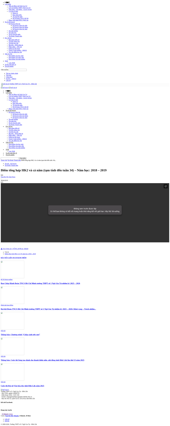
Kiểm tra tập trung (14, 48)
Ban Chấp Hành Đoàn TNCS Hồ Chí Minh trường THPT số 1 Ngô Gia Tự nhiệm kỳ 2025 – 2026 (40, 283)
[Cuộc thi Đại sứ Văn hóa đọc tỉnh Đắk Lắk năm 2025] (12, 380)
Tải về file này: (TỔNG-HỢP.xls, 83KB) (15, 249)
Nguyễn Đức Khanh (12, 416)
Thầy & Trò (8, 54)
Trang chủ (4, 160)
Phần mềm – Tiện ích (15, 47)
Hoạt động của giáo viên (16, 57)
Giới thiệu (8, 4)
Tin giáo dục (12, 32)
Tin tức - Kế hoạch (10, 163)
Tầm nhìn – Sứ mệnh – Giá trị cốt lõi (20, 9)
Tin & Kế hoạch (10, 22)
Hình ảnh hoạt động (7, 305)
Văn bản (8, 75)
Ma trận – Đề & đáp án (16, 45)
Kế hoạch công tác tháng (20, 27)
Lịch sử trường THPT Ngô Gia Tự (19, 8)
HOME (7, 2)
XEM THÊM (21, 258)
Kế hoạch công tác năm (20, 29)
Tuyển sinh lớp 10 (10, 64)
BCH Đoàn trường (6, 279)
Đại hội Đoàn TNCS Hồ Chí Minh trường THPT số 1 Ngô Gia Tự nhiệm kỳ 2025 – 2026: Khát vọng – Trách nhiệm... (48, 309)
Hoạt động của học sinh (16, 56)
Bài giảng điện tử (14, 40)
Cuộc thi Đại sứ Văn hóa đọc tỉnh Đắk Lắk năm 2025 (22, 386)
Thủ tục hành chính (12, 73)
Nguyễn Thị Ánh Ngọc (8, 177)
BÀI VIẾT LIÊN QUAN (9, 258)
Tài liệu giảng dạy (14, 41)
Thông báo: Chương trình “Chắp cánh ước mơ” (20, 335)
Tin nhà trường (13, 31)
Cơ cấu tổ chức (13, 11)
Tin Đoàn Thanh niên (15, 36)
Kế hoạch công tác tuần (20, 25)
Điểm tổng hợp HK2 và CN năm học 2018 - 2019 (20, 254)
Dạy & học (8, 38)
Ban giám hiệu (17, 15)
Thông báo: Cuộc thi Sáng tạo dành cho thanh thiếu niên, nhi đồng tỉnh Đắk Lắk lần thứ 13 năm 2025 (42, 360)
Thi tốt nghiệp (9, 66)
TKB (6, 61)
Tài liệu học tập (13, 43)
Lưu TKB (12, 63)
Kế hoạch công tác (14, 24)
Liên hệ (8, 80)
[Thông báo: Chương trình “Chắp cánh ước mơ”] (12, 329)
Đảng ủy (15, 13)
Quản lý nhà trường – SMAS (18, 50)
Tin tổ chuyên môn (14, 34)
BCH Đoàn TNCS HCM (20, 18)
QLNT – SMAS (11, 79)
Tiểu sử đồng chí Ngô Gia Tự (18, 6)
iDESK (7, 421)
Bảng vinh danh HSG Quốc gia (18, 20)
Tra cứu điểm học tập (15, 52)
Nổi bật (3, 331)
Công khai (9, 77)
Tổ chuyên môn (17, 16)
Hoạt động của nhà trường (17, 59)
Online (7, 414)
